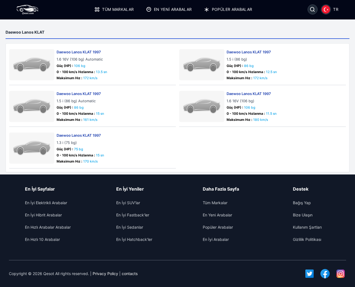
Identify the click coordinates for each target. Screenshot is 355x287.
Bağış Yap (302, 202)
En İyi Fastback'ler (132, 215)
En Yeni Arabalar (173, 9)
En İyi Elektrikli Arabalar (46, 202)
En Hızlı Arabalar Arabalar (48, 227)
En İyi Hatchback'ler (134, 239)
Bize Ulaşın (303, 215)
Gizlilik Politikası (307, 239)
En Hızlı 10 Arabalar (42, 239)
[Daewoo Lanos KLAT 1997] (31, 64)
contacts (130, 273)
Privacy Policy (105, 273)
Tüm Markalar (118, 9)
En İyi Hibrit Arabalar (43, 215)
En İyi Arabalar (216, 239)
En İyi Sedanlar (129, 227)
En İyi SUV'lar (128, 202)
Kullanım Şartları (307, 227)
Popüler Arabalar (232, 9)
